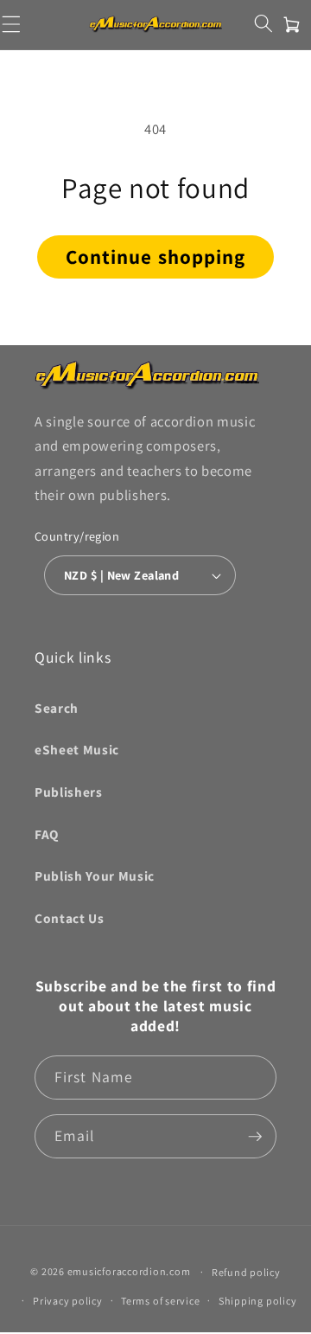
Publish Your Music (95, 875)
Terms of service (160, 1300)
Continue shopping (156, 256)
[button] (263, 23)
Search (57, 707)
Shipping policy (258, 1300)
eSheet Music (77, 749)
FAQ (47, 834)
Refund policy (246, 1272)
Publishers (69, 791)
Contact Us (70, 918)
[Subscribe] (255, 1136)
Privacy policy (68, 1300)
